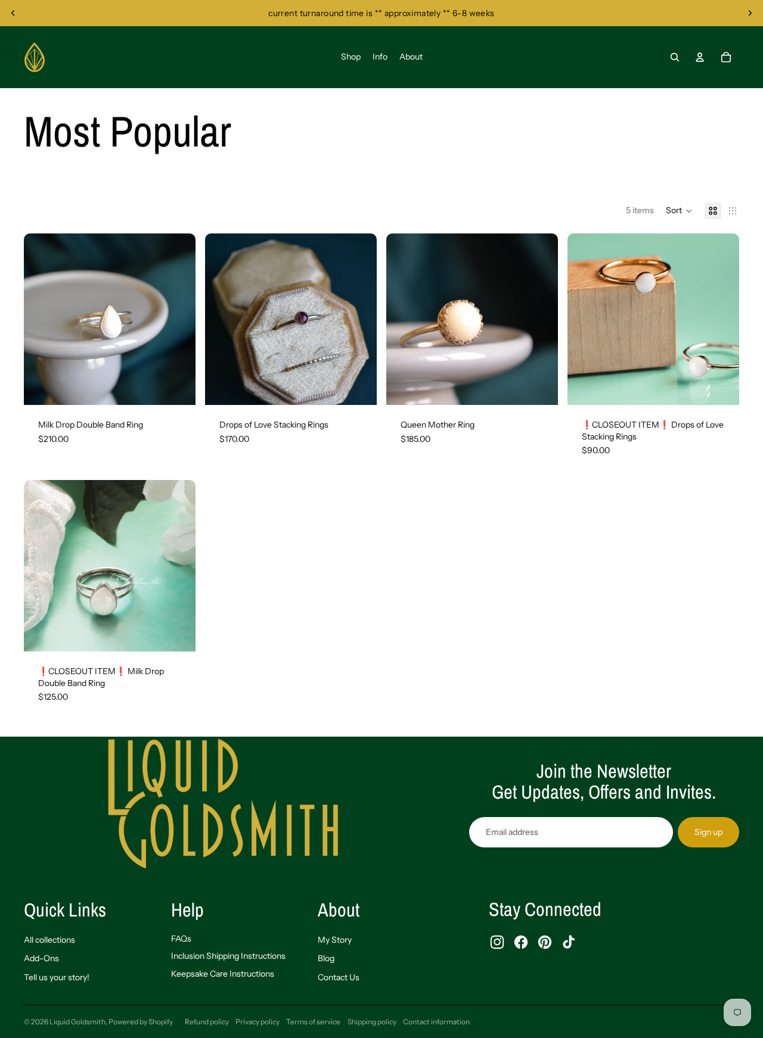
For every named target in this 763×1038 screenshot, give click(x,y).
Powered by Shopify (140, 1021)
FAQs (181, 938)
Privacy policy (257, 1021)
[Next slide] (750, 13)
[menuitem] (351, 57)
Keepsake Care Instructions (222, 973)
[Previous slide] (13, 13)
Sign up (708, 832)
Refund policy (207, 1021)
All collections (49, 939)
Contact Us (338, 977)
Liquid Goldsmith (77, 1021)
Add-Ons (41, 958)
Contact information (436, 1021)
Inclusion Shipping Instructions (228, 955)
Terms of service (313, 1021)
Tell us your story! (56, 977)
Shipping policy (372, 1021)
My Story (335, 939)
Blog (326, 958)
